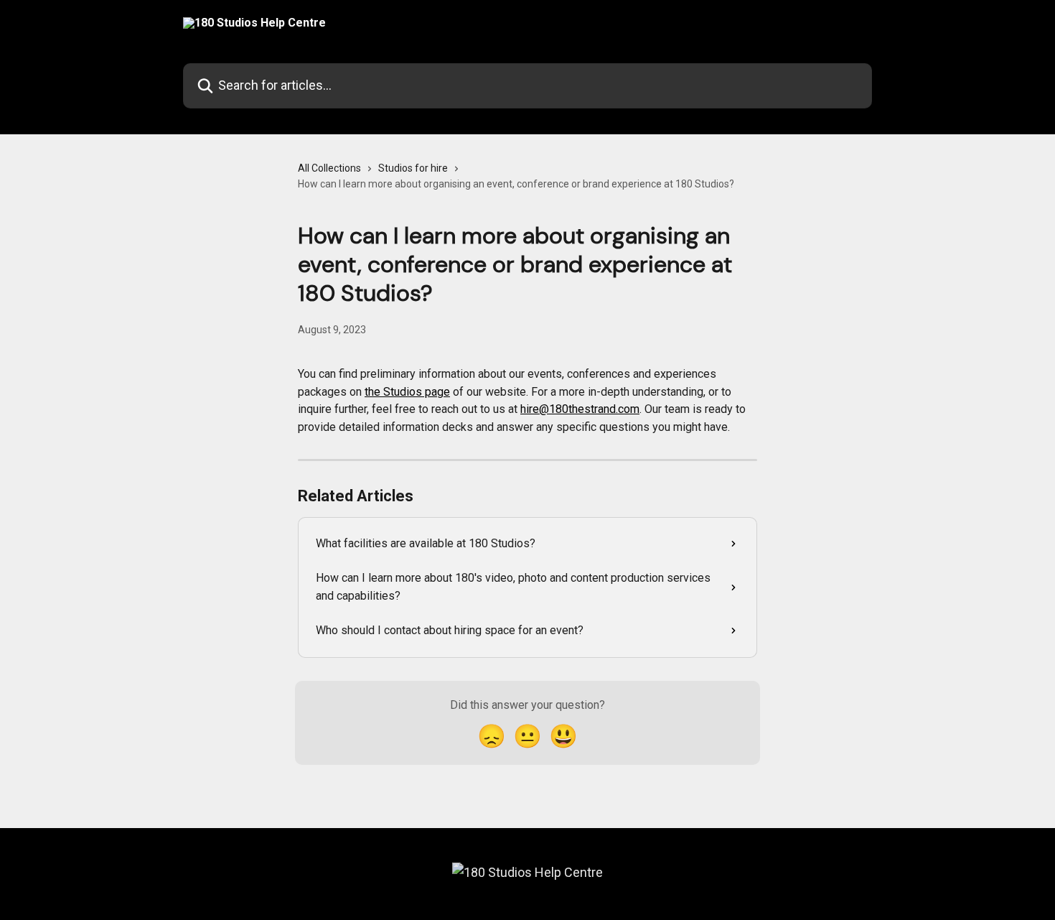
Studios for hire (413, 168)
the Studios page (407, 392)
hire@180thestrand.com (579, 409)
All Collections (329, 168)
